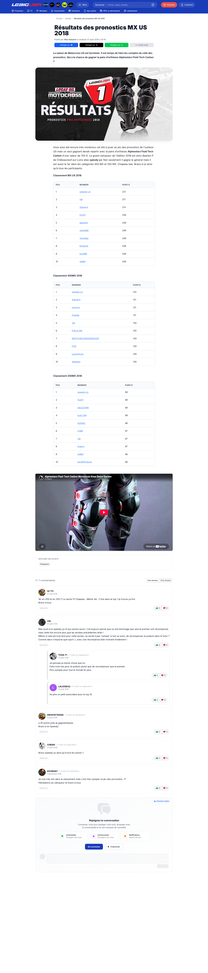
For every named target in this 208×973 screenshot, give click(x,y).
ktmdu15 (84, 246)
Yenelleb (84, 238)
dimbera (76, 361)
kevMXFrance (85, 462)
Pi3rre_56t (77, 330)
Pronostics (44, 564)
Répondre (44, 608)
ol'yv (50, 591)
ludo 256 (82, 415)
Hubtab (75, 315)
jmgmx (81, 446)
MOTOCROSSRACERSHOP (85, 338)
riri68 (80, 431)
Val (81, 199)
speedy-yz (85, 191)
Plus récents (166, 580)
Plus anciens (153, 580)
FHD (74, 346)
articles (68, 18)
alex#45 (84, 223)
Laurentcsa (77, 354)
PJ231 (82, 215)
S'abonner (115, 846)
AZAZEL (82, 423)
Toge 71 (62, 655)
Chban (51, 744)
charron (76, 307)
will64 (83, 261)
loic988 (83, 254)
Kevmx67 (52, 771)
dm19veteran (55, 715)
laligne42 (64, 686)
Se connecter (94, 846)
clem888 (84, 230)
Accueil (59, 18)
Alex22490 (83, 407)
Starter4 (84, 207)
